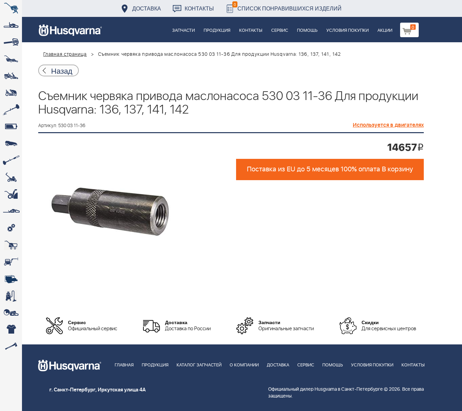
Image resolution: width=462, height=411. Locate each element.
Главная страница (65, 54)
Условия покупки (347, 30)
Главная (124, 365)
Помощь (307, 30)
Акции (384, 30)
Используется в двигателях (388, 125)
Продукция (217, 30)
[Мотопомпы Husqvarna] (11, 278)
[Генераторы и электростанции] (11, 245)
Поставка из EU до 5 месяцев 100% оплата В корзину (330, 169)
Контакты (199, 8)
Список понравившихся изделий (288, 6)
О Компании (244, 365)
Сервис (279, 30)
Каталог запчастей (199, 365)
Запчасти (183, 30)
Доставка (146, 8)
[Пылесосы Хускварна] (11, 295)
